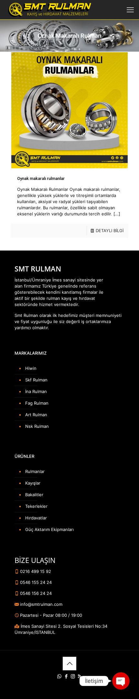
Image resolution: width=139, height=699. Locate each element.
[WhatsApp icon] (59, 676)
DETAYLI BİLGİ (109, 230)
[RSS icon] (79, 676)
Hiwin (31, 368)
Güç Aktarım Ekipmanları (49, 529)
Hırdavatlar (36, 517)
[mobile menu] (130, 9)
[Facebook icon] (66, 676)
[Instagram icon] (72, 676)
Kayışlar (32, 483)
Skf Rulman (36, 379)
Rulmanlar (35, 471)
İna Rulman (36, 391)
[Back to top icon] (69, 663)
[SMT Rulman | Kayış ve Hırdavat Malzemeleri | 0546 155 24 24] (49, 10)
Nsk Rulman (37, 426)
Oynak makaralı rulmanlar (41, 178)
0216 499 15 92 (35, 571)
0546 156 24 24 (35, 593)
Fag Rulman (36, 403)
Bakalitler (34, 494)
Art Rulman (36, 414)
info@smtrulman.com (40, 604)
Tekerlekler (36, 506)
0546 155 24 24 (35, 582)
